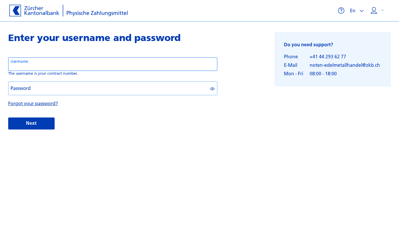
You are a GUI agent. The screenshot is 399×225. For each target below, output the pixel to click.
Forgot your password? (33, 103)
